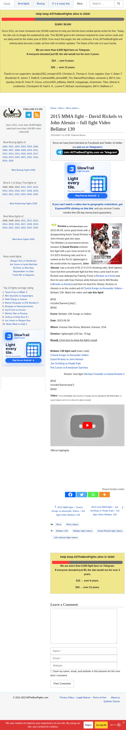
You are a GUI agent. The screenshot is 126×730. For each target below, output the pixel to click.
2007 (11, 150)
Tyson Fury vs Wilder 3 (16, 292)
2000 (4, 146)
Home (7, 3)
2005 (35, 146)
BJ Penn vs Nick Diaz (23, 268)
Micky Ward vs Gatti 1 (16, 324)
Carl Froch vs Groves (15, 310)
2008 (17, 150)
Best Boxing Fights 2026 (23, 170)
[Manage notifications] (118, 724)
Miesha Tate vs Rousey (16, 313)
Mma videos (72, 108)
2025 (11, 160)
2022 (29, 157)
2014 (17, 153)
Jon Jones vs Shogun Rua (17, 320)
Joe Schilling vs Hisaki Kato (65, 363)
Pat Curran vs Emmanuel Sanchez (69, 367)
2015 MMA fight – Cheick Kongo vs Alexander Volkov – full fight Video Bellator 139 (68, 511)
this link (68, 400)
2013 (11, 153)
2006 (4, 150)
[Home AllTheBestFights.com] (12, 117)
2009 (23, 150)
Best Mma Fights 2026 (23, 239)
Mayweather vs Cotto (23, 271)
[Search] (118, 3)
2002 (17, 146)
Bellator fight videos (82, 531)
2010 (29, 150)
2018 (4, 157)
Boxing (41, 3)
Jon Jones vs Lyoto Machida (23, 264)
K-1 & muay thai (61, 3)
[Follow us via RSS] (37, 117)
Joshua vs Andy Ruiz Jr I (17, 317)
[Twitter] (81, 494)
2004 (29, 146)
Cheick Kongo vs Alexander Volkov (102, 288)
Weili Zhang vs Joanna (16, 299)
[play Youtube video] (87, 425)
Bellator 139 (62, 531)
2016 (29, 153)
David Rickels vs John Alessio (66, 359)
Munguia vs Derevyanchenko (19, 306)
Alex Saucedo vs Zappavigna (19, 295)
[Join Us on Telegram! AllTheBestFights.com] (87, 154)
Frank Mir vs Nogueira (23, 275)
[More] (104, 494)
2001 (11, 146)
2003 (23, 146)
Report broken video (113, 489)
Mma (80, 3)
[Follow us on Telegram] (29, 117)
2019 (11, 157)
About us (115, 697)
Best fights (23, 3)
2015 (23, 153)
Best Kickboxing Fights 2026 (23, 203)
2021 (23, 157)
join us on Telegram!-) (89, 147)
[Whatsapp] (93, 494)
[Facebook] (70, 494)
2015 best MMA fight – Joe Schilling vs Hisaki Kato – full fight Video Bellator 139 (104, 511)
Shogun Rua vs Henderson (23, 260)
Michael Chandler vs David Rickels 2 (104, 374)
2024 (4, 160)
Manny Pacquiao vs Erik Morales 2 (22, 303)
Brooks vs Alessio (62, 284)
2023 (35, 157)
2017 (35, 153)
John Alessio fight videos (66, 537)
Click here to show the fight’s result (73, 340)
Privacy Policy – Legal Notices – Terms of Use (83, 697)
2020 (17, 157)
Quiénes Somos (112, 701)
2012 (4, 153)
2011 (35, 150)
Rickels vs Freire (105, 276)
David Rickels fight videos (110, 531)
